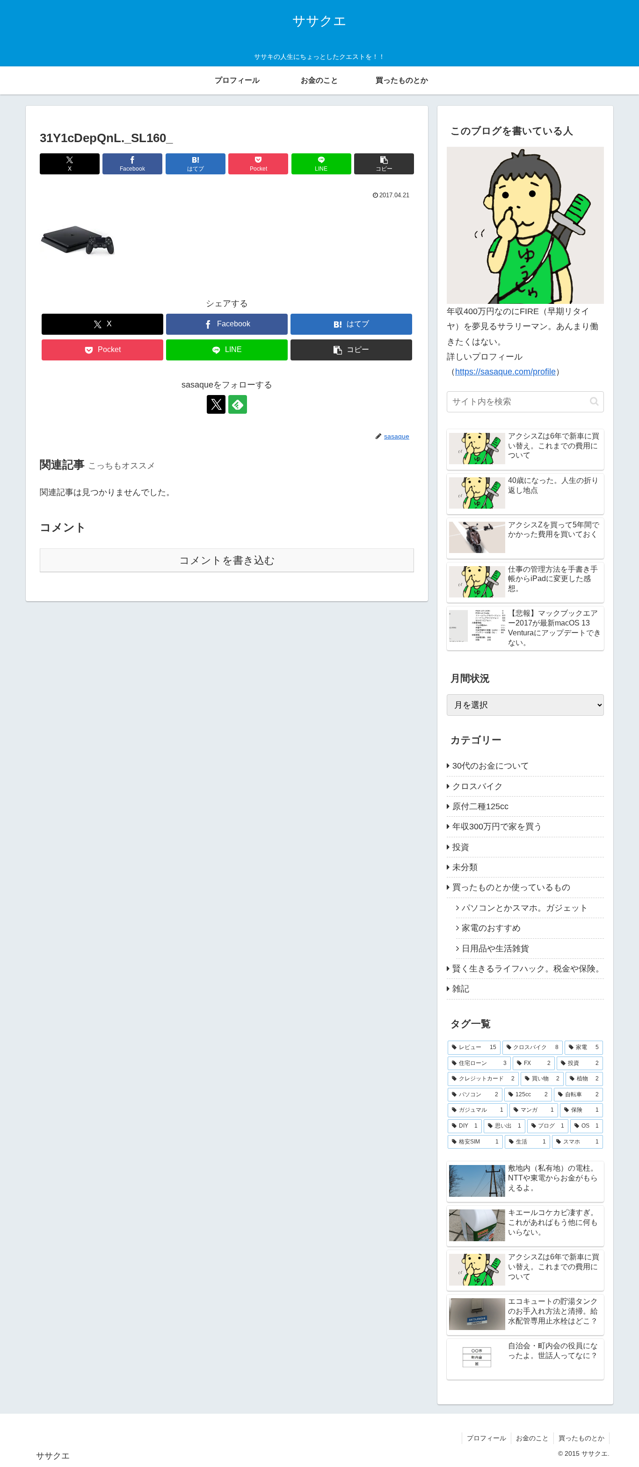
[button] (384, 163)
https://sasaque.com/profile (505, 371)
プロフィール (486, 1438)
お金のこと (532, 1438)
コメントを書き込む (227, 560)
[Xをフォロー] (216, 404)
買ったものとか (581, 1438)
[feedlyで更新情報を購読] (237, 404)
